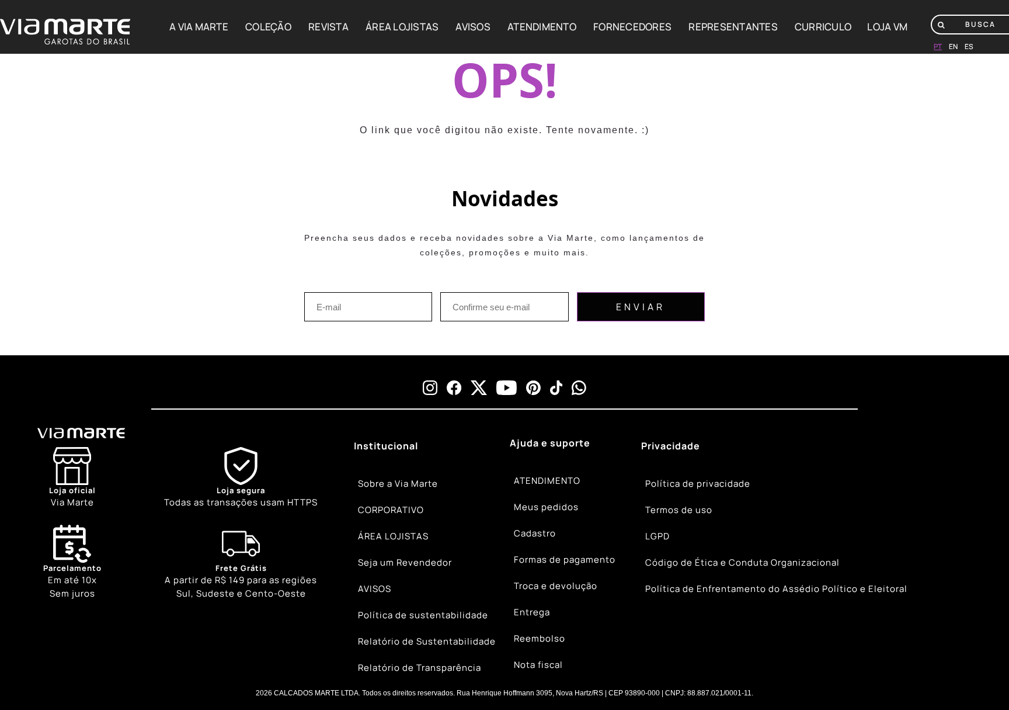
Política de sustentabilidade (423, 615)
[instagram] (430, 388)
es (969, 46)
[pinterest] (533, 388)
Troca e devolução (555, 586)
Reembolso (539, 638)
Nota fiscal (538, 665)
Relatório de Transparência (419, 667)
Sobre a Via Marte (398, 483)
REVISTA (328, 26)
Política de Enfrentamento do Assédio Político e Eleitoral (776, 589)
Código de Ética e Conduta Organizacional (742, 562)
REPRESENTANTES (733, 26)
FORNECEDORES (632, 26)
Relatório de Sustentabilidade (427, 641)
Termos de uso (678, 510)
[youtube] (507, 388)
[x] (479, 388)
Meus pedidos (546, 507)
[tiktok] (556, 388)
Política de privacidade (697, 483)
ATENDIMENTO (541, 26)
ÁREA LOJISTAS (402, 26)
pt (938, 46)
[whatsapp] (579, 388)
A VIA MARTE (198, 26)
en (953, 46)
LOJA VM (887, 26)
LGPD (657, 536)
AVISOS (472, 26)
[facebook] (454, 388)
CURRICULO (823, 26)
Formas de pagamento (564, 559)
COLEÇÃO (268, 26)
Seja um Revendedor (405, 562)
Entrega (532, 612)
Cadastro (535, 533)
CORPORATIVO (391, 510)
